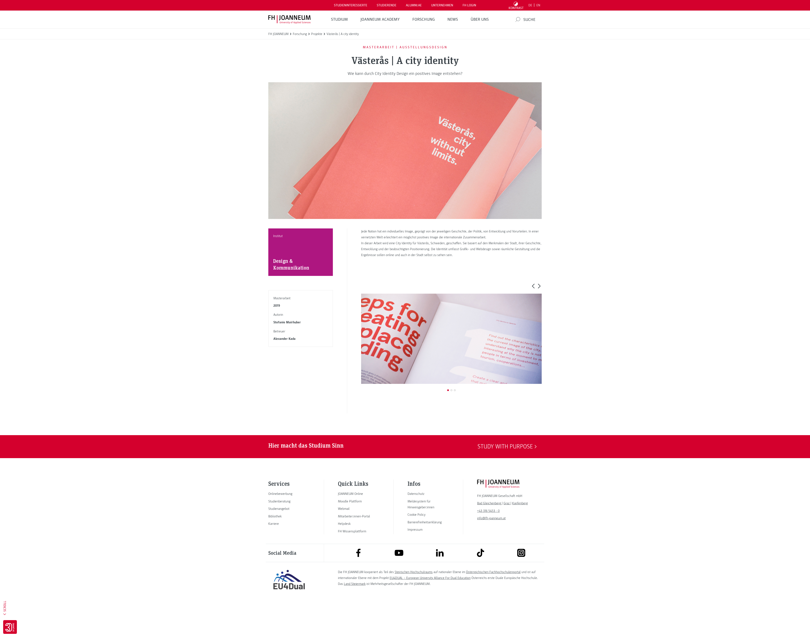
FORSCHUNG (423, 19)
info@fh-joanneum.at (491, 518)
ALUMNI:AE (414, 5)
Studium (339, 19)
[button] (533, 286)
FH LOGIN (469, 5)
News (452, 19)
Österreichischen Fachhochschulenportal (493, 572)
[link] (289, 494)
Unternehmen (442, 5)
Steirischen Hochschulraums (414, 572)
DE (530, 5)
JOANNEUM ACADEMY (380, 19)
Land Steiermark (355, 584)
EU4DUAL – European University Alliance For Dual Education (430, 578)
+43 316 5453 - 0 (488, 511)
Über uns (480, 19)
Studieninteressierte (350, 5)
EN (538, 5)
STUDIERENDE (386, 5)
